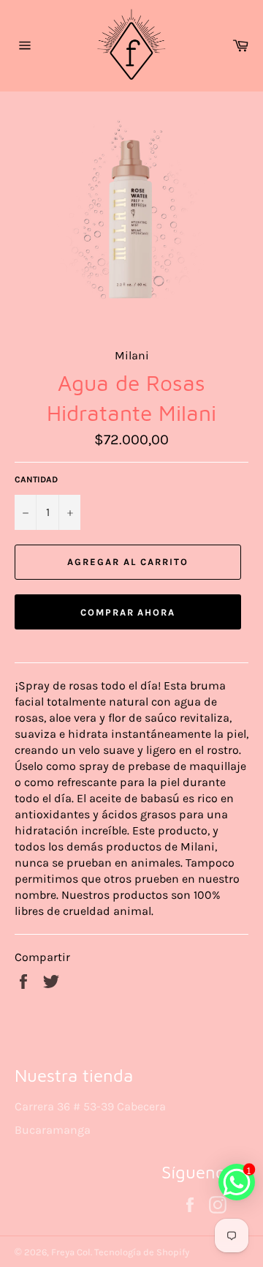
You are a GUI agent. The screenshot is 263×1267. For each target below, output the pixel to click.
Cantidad (36, 479)
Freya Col (71, 1252)
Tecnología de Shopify (141, 1252)
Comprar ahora (127, 612)
